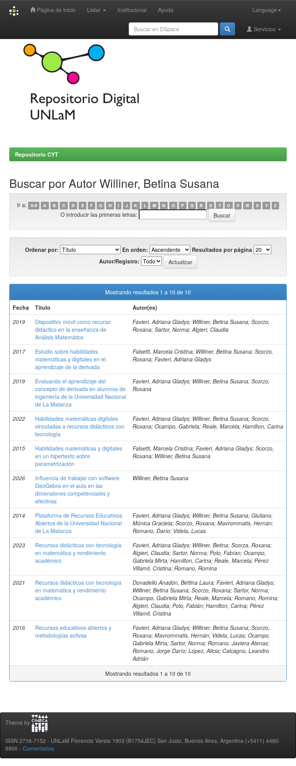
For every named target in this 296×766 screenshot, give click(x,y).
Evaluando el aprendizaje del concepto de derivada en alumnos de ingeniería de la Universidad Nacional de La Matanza (80, 392)
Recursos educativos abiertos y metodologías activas (73, 631)
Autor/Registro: (119, 261)
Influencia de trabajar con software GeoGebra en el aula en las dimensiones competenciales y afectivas (77, 489)
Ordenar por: (42, 249)
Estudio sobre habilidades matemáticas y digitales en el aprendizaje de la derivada (70, 359)
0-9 (34, 205)
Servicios (264, 29)
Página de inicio (55, 9)
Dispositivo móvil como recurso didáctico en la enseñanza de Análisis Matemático (73, 329)
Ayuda (165, 9)
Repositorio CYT (36, 154)
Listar (94, 9)
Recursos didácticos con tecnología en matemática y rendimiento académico (78, 552)
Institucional (132, 9)
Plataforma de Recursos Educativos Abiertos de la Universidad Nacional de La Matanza (78, 523)
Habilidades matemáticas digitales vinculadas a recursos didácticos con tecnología (79, 426)
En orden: (135, 249)
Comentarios (38, 748)
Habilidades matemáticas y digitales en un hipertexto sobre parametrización (78, 455)
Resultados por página (222, 249)
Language (264, 9)
